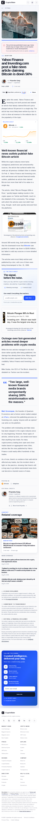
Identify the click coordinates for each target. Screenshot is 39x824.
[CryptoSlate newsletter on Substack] (14, 720)
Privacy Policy (15, 793)
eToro (6, 417)
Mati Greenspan (8, 411)
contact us (31, 51)
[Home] (2, 8)
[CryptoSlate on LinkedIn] (24, 720)
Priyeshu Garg (15, 80)
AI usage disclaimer (12, 599)
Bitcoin (27, 245)
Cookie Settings (15, 820)
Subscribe (19, 694)
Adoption (8, 55)
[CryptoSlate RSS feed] (34, 720)
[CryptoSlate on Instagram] (29, 720)
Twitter (29, 330)
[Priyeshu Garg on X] (9, 505)
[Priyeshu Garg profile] (4, 494)
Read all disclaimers (25, 811)
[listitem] (5, 484)
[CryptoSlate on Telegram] (19, 720)
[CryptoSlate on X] (4, 720)
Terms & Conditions (29, 817)
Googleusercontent (22, 237)
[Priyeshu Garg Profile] (4, 81)
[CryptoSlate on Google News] (9, 720)
